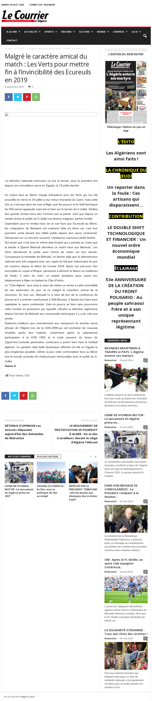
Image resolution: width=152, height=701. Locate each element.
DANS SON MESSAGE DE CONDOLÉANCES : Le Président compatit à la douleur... (121, 491)
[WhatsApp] (36, 97)
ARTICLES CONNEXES (19, 456)
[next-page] (96, 457)
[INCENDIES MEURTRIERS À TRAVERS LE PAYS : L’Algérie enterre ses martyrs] (126, 378)
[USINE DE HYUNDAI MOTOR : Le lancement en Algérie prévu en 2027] (19, 472)
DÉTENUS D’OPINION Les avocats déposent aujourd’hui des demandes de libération (24, 432)
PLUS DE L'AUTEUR (47, 456)
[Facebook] (9, 97)
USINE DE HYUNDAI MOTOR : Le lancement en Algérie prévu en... (124, 418)
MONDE (101, 31)
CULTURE (84, 31)
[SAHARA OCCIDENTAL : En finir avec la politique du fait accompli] (51, 472)
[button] (145, 36)
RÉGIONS (66, 31)
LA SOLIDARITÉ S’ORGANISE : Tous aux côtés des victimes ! (125, 632)
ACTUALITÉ (30, 31)
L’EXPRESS (118, 31)
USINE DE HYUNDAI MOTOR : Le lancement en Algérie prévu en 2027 (19, 491)
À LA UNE (12, 31)
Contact (12, 40)
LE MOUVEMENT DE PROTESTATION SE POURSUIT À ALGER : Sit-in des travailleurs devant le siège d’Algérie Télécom (76, 434)
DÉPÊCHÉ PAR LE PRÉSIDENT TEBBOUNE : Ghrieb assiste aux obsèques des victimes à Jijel (83, 492)
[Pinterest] (27, 97)
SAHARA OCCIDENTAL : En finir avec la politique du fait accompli (51, 491)
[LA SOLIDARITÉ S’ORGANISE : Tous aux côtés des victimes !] (126, 656)
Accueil (8, 48)
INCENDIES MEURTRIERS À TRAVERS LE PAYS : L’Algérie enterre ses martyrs (124, 352)
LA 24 (134, 31)
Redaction (110, 360)
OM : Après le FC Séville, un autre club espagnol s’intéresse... (123, 563)
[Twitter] (18, 97)
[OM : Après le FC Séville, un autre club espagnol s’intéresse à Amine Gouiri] (126, 589)
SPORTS (49, 31)
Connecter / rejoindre (42, 4)
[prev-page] (91, 457)
